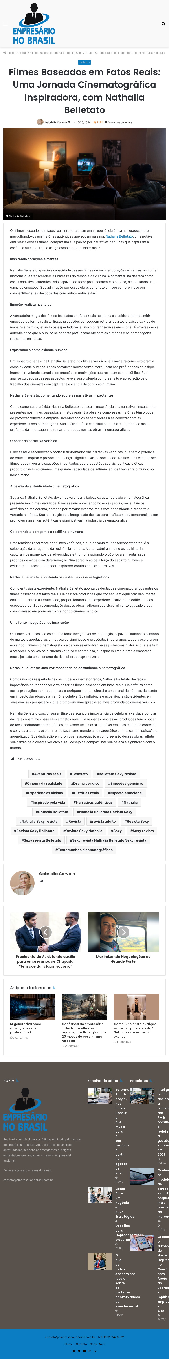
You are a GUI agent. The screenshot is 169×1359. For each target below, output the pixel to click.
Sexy (117, 831)
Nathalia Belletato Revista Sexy (105, 812)
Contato (81, 1344)
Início (10, 52)
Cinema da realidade (44, 783)
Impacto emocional (126, 793)
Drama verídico (86, 783)
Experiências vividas (45, 793)
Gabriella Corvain (56, 122)
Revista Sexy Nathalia (84, 831)
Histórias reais (86, 793)
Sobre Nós (97, 1344)
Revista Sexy (138, 821)
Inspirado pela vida (49, 802)
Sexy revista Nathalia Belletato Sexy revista (109, 840)
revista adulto (104, 821)
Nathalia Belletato (119, 236)
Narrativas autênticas (94, 802)
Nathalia (131, 802)
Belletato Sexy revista (117, 774)
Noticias (21, 52)
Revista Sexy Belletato (35, 831)
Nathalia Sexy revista (39, 821)
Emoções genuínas (126, 783)
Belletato (80, 774)
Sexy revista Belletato (42, 840)
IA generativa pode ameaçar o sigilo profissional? (25, 1028)
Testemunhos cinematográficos (85, 850)
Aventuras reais (47, 774)
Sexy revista (143, 831)
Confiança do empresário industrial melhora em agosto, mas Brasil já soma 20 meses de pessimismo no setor (84, 1032)
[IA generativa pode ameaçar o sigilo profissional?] (32, 1007)
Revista (74, 821)
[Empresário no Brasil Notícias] (34, 23)
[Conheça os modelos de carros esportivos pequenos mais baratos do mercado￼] (142, 1176)
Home (69, 1344)
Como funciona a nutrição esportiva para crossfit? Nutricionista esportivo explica (135, 1030)
